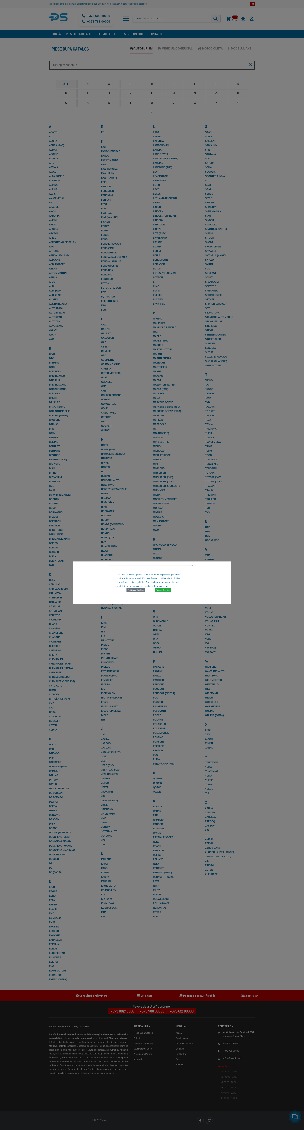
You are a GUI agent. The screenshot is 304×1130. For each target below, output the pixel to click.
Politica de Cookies (136, 590)
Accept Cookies (163, 590)
